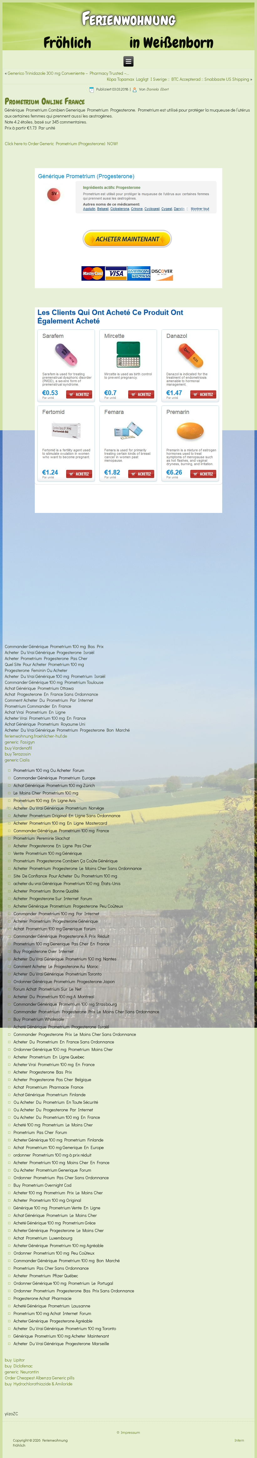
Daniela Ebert (157, 88)
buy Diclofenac (19, 1366)
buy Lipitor (15, 1360)
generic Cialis (17, 760)
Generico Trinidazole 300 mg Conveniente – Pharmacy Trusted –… (68, 73)
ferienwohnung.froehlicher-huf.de (36, 736)
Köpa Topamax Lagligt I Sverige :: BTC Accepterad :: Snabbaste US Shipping (178, 79)
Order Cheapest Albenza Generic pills (40, 1378)
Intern (239, 1440)
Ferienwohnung (129, 19)
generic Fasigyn (20, 742)
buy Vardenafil (18, 748)
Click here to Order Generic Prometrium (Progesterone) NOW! (61, 143)
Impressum (130, 1432)
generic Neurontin (22, 1372)
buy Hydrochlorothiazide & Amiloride (38, 1384)
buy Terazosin (18, 754)
